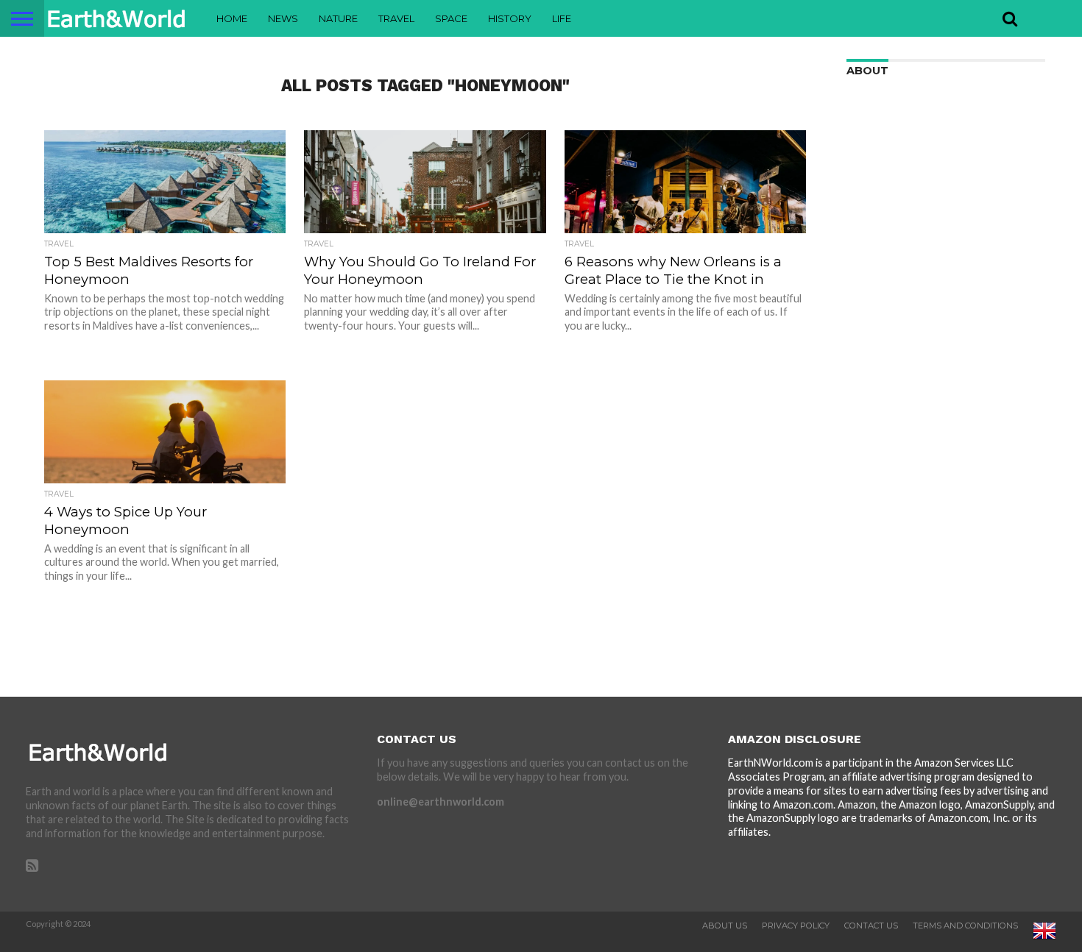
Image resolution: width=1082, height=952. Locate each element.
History (509, 18)
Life (561, 18)
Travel (396, 18)
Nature (338, 18)
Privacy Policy (796, 925)
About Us (724, 925)
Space (451, 18)
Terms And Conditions (965, 925)
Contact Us (871, 925)
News (283, 18)
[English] (1044, 939)
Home (231, 18)
